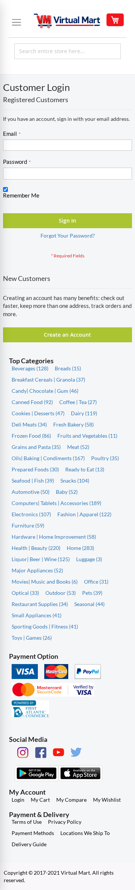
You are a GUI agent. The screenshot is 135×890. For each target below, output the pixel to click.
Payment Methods (33, 833)
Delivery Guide (29, 844)
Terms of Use (27, 822)
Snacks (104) (74, 480)
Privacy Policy (64, 822)
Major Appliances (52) (37, 570)
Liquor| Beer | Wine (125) (41, 559)
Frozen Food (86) (31, 435)
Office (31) (96, 581)
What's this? (15, 202)
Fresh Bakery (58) (73, 424)
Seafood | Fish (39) (33, 480)
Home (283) (80, 548)
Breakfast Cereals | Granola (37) (48, 379)
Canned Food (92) (32, 402)
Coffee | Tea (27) (78, 402)
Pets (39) (92, 593)
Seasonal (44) (89, 604)
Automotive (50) (31, 492)
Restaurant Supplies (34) (40, 604)
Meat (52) (78, 447)
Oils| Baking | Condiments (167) (48, 458)
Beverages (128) (30, 368)
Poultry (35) (105, 458)
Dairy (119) (84, 413)
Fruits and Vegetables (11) (87, 435)
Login (18, 799)
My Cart (40, 799)
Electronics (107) (31, 514)
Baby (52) (67, 492)
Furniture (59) (28, 525)
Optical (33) (25, 593)
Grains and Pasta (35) (36, 447)
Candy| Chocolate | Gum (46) (45, 391)
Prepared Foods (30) (35, 469)
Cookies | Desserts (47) (38, 413)
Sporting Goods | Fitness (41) (45, 626)
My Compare (71, 799)
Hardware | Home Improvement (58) (54, 536)
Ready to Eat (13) (84, 469)
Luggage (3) (89, 559)
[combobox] (67, 51)
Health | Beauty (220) (36, 548)
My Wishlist (107, 799)
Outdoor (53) (60, 593)
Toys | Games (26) (32, 637)
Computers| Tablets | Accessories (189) (56, 503)
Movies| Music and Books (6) (45, 581)
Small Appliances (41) (37, 615)
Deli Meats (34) (29, 424)
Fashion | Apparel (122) (84, 514)
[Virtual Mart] (67, 21)
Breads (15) (68, 368)
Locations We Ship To (85, 833)
